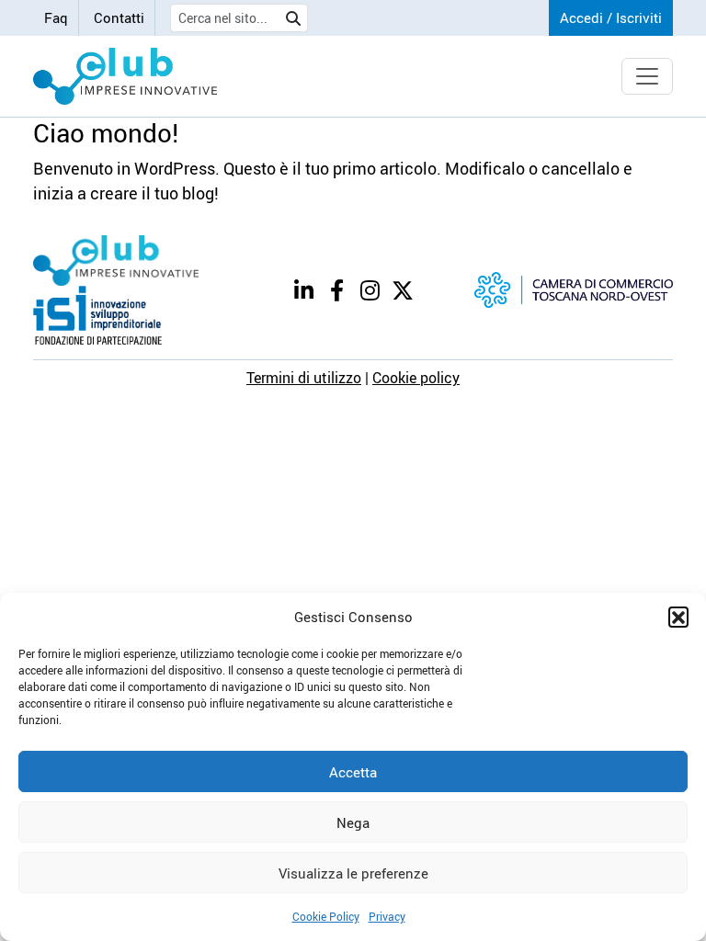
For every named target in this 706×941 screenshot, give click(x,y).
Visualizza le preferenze (353, 873)
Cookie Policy (325, 916)
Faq (56, 17)
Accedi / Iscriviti (611, 17)
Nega (353, 822)
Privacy (387, 916)
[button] (678, 616)
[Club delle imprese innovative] (125, 76)
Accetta (353, 772)
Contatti (119, 17)
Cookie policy (416, 378)
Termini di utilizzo (303, 378)
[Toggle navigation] (647, 76)
